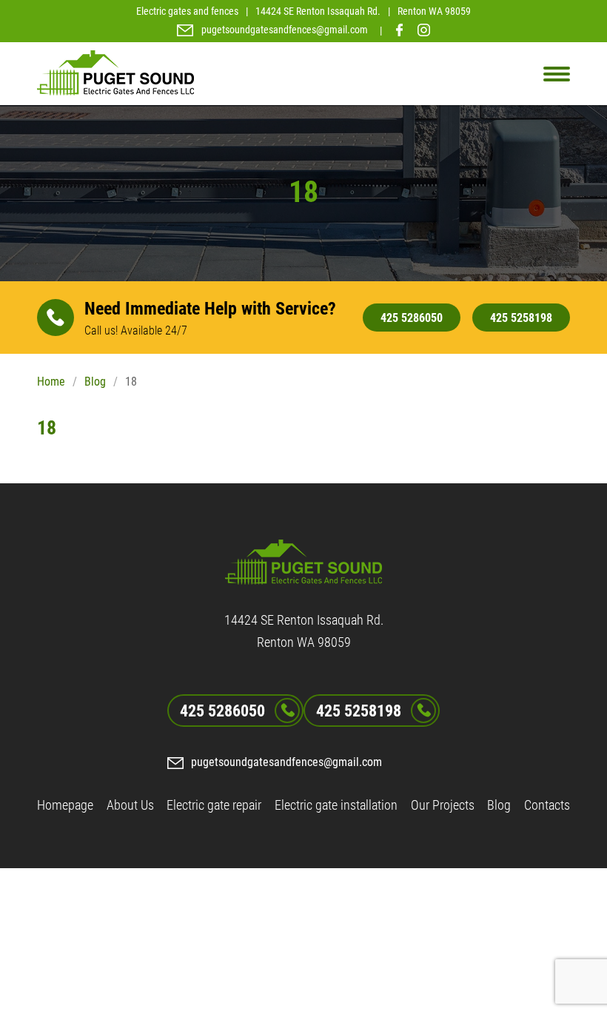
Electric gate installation (336, 805)
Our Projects (442, 805)
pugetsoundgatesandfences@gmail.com (284, 29)
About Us (130, 805)
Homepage (65, 805)
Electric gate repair (214, 805)
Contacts (547, 805)
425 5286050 (411, 318)
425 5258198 (521, 318)
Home (51, 382)
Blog (95, 382)
